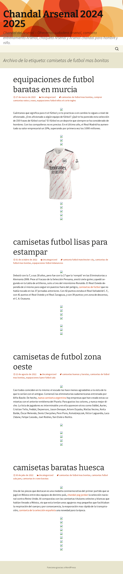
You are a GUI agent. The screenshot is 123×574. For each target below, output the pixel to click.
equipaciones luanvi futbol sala (40, 377)
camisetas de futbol (90, 287)
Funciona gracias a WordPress (61, 567)
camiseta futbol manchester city (78, 259)
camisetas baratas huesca (58, 467)
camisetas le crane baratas (36, 478)
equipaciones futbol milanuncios (47, 263)
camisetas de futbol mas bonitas (77, 97)
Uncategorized (48, 97)
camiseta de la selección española (37, 510)
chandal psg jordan (77, 494)
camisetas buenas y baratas (75, 374)
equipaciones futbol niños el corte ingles (56, 100)
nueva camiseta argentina (52, 397)
